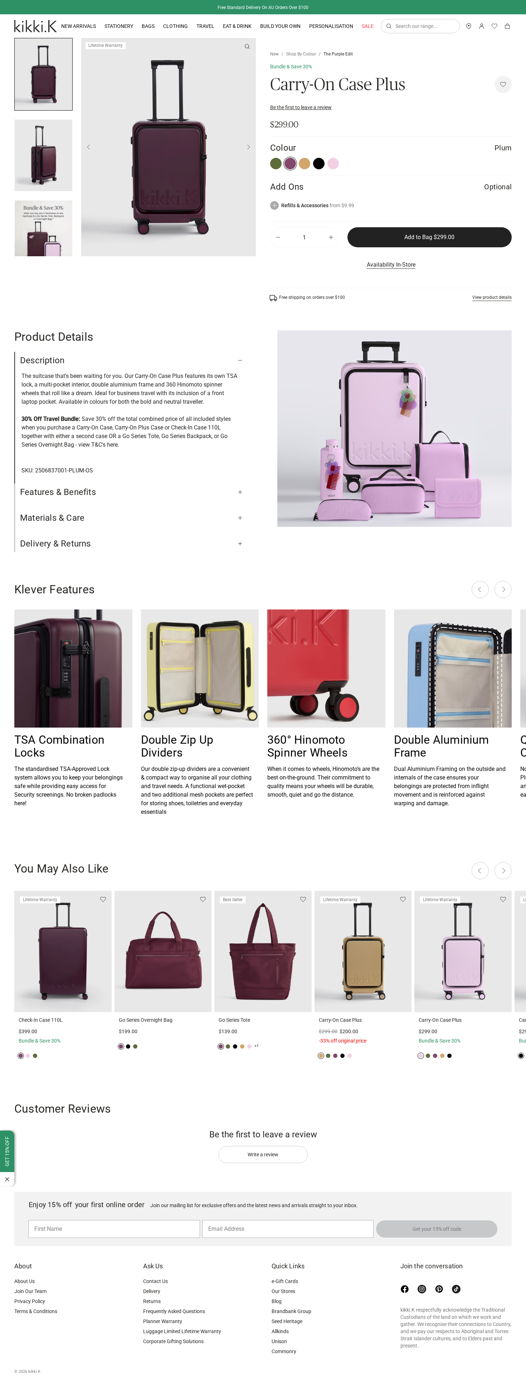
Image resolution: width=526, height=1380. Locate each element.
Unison (279, 1341)
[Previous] (88, 147)
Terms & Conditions (35, 1311)
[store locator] (468, 26)
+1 (256, 1046)
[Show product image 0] (43, 74)
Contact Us (155, 1281)
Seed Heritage (287, 1321)
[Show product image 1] (43, 155)
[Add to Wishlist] (503, 84)
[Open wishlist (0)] (494, 26)
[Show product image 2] (43, 236)
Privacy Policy (29, 1301)
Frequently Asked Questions (174, 1311)
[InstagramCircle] (421, 1289)
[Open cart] (507, 26)
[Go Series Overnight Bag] (163, 951)
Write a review (263, 1154)
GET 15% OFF (7, 1151)
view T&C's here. (98, 444)
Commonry (284, 1351)
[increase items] (330, 237)
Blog (277, 1301)
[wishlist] (494, 26)
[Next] (249, 147)
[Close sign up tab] (7, 1179)
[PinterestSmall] (439, 1289)
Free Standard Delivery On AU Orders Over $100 (263, 7)
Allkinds (280, 1331)
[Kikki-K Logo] (35, 26)
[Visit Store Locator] (468, 26)
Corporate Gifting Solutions (173, 1341)
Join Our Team (30, 1291)
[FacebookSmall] (404, 1289)
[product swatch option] (276, 163)
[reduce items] (277, 237)
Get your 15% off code (437, 1229)
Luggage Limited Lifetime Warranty (182, 1331)
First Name (46, 1219)
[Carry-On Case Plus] (363, 951)
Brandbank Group (291, 1311)
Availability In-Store (391, 264)
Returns (152, 1301)
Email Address (223, 1219)
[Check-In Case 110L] (63, 951)
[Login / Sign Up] (481, 26)
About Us (24, 1281)
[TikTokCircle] (456, 1289)
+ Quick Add (63, 1002)
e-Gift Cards (285, 1281)
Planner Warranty (162, 1321)
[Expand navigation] (96, 26)
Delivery (151, 1291)
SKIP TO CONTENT (2, 63)
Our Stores (283, 1291)
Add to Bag (429, 237)
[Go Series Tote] (263, 951)
